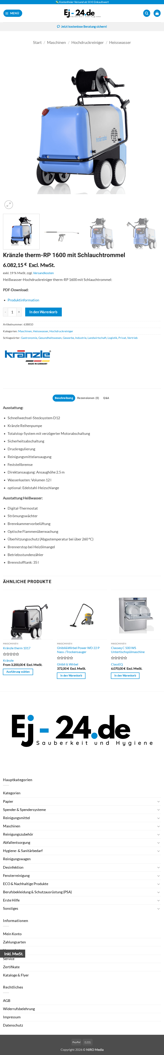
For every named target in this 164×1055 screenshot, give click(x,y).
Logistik (112, 337)
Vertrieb (132, 337)
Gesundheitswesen (50, 337)
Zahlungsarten (14, 942)
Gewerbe (68, 337)
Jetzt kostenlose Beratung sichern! (84, 26)
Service (8, 959)
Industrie (80, 337)
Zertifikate (11, 967)
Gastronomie (29, 337)
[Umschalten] (158, 801)
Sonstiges (10, 908)
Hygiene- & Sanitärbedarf (23, 851)
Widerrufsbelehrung (19, 1009)
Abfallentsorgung (16, 842)
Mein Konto (12, 934)
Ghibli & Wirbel (67, 664)
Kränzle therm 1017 (16, 648)
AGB (6, 1000)
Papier (8, 801)
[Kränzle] (28, 357)
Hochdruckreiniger (87, 42)
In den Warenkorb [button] (71, 675)
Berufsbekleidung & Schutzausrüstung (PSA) (37, 892)
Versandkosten (43, 273)
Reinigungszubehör (18, 834)
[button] (12, 13)
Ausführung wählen (18, 671)
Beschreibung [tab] (64, 398)
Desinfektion (13, 867)
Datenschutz (13, 1025)
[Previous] (11, 131)
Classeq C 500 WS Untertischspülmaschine (128, 650)
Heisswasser (120, 42)
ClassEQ (117, 664)
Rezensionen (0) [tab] (88, 398)
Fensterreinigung (16, 875)
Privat (122, 337)
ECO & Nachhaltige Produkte (25, 884)
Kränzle (8, 660)
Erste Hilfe (11, 900)
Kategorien (11, 793)
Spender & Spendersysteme (24, 810)
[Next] (152, 131)
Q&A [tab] (106, 398)
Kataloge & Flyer (16, 975)
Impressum (12, 1017)
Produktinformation (23, 300)
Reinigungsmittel (16, 818)
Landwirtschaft (97, 337)
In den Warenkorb (43, 312)
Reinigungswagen (17, 859)
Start (37, 42)
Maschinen (56, 42)
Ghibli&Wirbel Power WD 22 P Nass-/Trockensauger (78, 650)
